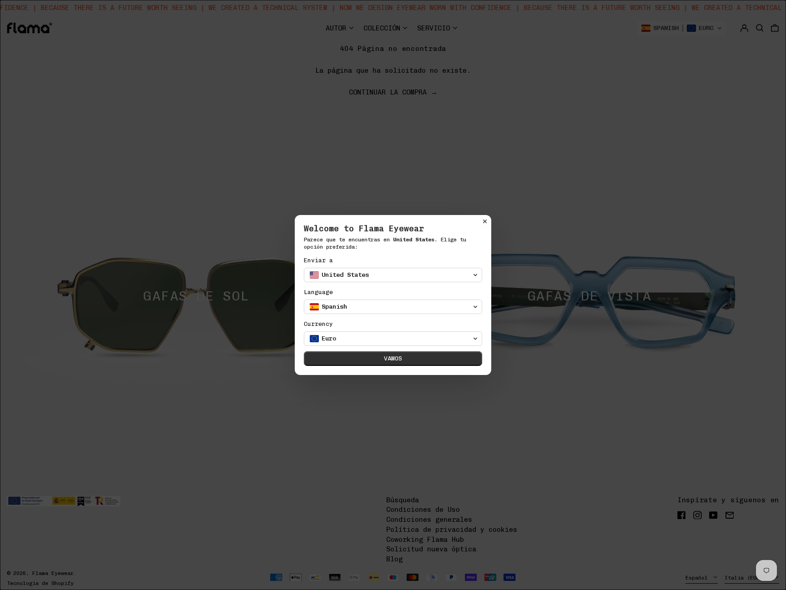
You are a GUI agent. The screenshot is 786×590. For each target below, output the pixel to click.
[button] (393, 275)
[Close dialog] (484, 221)
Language (318, 292)
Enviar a (318, 260)
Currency (318, 323)
